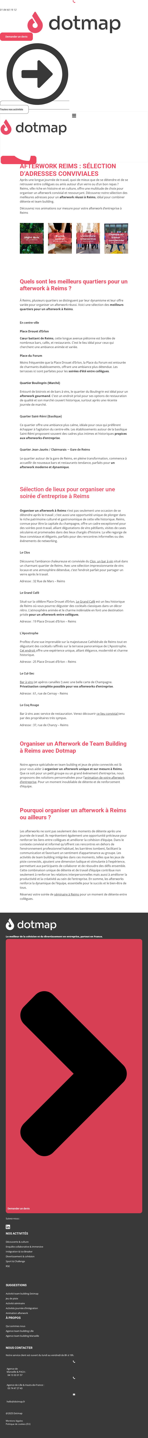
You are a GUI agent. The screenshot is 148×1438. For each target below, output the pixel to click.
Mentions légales (14, 1420)
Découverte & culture (17, 1241)
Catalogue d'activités (20, 1274)
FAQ (8, 1343)
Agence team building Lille (20, 1331)
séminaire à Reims (66, 894)
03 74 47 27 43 (15, 1388)
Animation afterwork (17, 1313)
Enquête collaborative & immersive (24, 1246)
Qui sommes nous (15, 1326)
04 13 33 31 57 (15, 1375)
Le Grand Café (85, 602)
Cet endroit (28, 650)
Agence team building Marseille (22, 1335)
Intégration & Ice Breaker (19, 1251)
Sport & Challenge (15, 1261)
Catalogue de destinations (23, 1281)
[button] (74, 116)
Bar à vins (26, 682)
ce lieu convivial (107, 714)
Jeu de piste (12, 1298)
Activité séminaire (15, 1303)
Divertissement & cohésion (20, 1256)
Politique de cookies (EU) (18, 1424)
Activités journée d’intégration (22, 1308)
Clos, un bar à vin (101, 561)
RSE (8, 1266)
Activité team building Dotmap (22, 1293)
